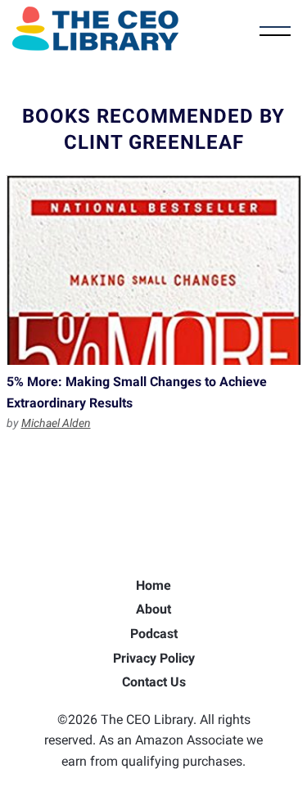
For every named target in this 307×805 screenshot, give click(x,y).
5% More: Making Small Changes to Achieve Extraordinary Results (154, 270)
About (153, 609)
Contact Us (154, 682)
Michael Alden (56, 422)
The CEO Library (95, 29)
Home (153, 585)
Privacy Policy (154, 658)
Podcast (154, 633)
